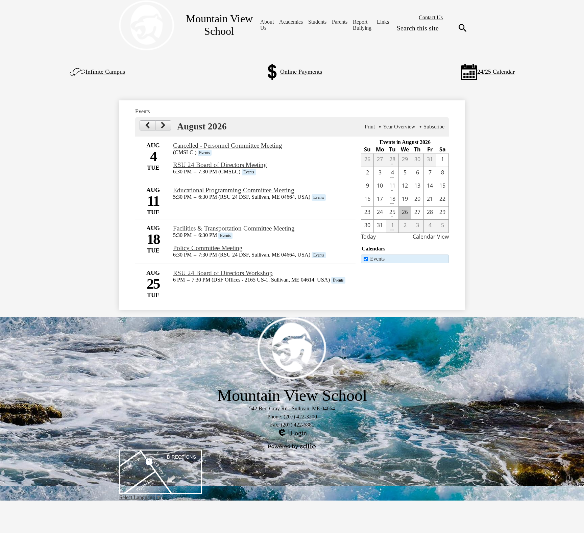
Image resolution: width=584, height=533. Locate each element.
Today (368, 236)
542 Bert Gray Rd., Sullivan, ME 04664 (292, 408)
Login (292, 433)
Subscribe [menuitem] (433, 126)
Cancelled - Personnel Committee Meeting (227, 145)
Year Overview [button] (399, 126)
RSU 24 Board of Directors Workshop (223, 272)
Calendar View (431, 236)
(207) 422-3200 (300, 416)
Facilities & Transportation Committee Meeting (234, 228)
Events (377, 259)
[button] (267, 25)
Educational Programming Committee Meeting (233, 190)
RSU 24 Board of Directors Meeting (220, 164)
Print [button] (370, 126)
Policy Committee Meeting (208, 247)
